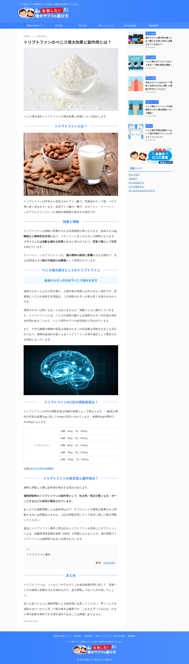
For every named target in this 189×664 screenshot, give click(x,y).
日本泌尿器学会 (136, 182)
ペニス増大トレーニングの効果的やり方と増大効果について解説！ (158, 109)
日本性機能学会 (136, 186)
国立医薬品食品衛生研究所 (141, 190)
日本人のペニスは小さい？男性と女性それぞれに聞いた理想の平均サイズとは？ (158, 85)
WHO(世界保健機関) (42, 468)
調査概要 (131, 636)
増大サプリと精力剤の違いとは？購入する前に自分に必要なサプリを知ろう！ (158, 40)
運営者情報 (153, 25)
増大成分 (59, 25)
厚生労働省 (134, 174)
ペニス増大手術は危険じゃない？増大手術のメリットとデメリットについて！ (158, 133)
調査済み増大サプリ (35, 25)
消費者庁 (132, 178)
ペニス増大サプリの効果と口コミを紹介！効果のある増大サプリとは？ (94, 642)
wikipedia (109, 562)
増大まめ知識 (130, 25)
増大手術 (83, 25)
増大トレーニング (106, 25)
